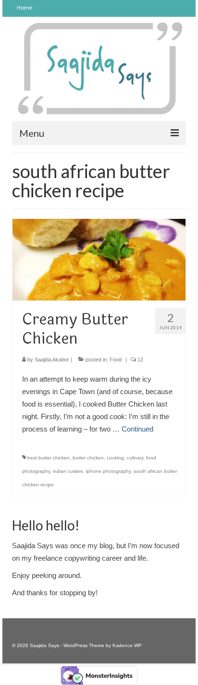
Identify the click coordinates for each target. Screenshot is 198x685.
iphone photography (108, 471)
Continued (137, 429)
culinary (135, 457)
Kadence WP (127, 645)
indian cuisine (68, 471)
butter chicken (88, 457)
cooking (115, 457)
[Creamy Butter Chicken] (99, 259)
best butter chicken (48, 457)
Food (116, 359)
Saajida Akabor (52, 359)
